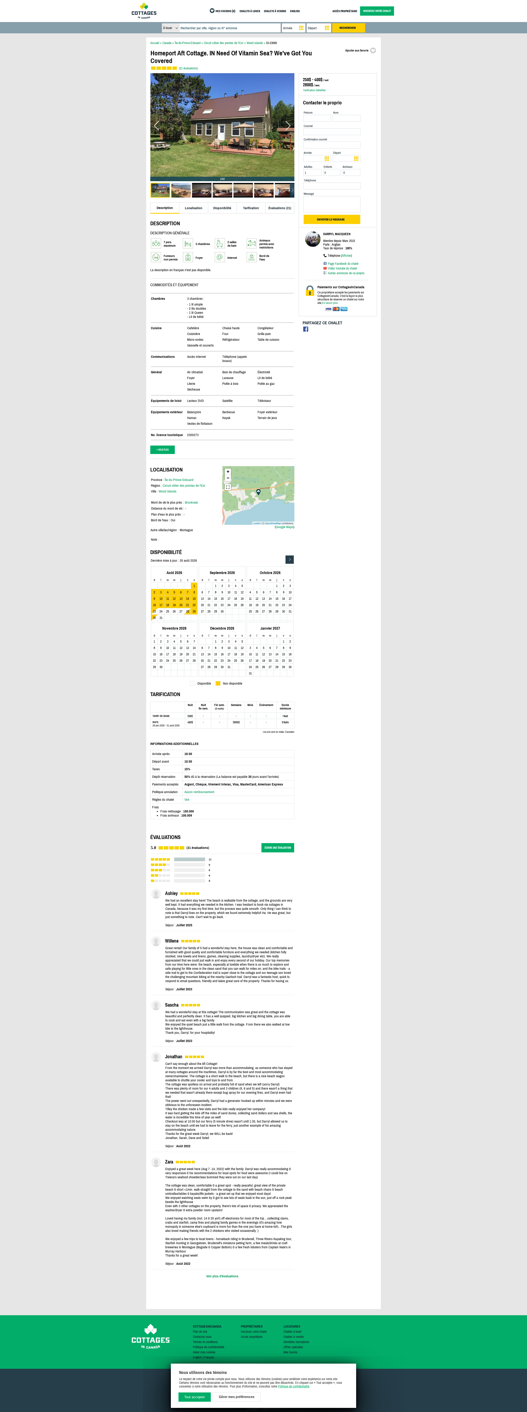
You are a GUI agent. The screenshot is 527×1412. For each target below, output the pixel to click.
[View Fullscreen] (228, 487)
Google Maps (284, 527)
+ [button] (228, 471)
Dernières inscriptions (296, 1342)
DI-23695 (271, 43)
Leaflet (256, 523)
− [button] (228, 478)
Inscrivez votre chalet (254, 1331)
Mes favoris (290, 1352)
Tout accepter (194, 1397)
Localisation (193, 208)
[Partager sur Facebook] (305, 330)
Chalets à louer (292, 1331)
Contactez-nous (202, 1336)
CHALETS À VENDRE (275, 11)
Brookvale (191, 502)
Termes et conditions (205, 1342)
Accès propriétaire (251, 1336)
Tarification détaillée (314, 90)
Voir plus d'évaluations (222, 1276)
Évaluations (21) (279, 208)
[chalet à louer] (144, 17)
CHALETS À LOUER (250, 11)
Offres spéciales (293, 1347)
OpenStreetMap (273, 523)
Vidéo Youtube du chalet (342, 268)
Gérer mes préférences (236, 1397)
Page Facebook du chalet (343, 263)
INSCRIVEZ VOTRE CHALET (377, 11)
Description (165, 208)
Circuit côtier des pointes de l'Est (184, 485)
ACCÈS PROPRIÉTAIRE (344, 11)
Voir (186, 799)
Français (209, 1357)
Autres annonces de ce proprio (346, 273)
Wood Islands (167, 491)
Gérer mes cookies (204, 1352)
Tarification (251, 208)
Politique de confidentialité (208, 1347)
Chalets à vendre (293, 1336)
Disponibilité (222, 208)
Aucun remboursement (199, 792)
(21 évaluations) (188, 68)
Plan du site (200, 1331)
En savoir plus (330, 303)
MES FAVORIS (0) (225, 11)
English (197, 1357)
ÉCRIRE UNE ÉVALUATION (278, 847)
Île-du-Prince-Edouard (179, 480)
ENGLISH (295, 11)
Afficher (346, 255)
